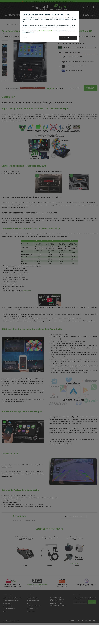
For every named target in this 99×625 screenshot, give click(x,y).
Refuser (25, 37)
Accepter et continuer (68, 37)
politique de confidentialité (45, 30)
